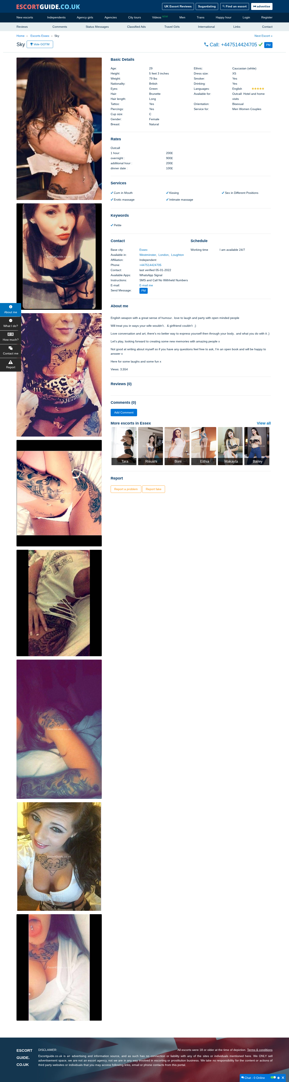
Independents (56, 17)
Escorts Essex (39, 35)
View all (264, 423)
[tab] (191, 59)
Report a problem (126, 489)
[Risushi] (150, 446)
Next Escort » (263, 35)
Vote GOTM (41, 44)
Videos (160, 17)
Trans (200, 17)
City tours (134, 17)
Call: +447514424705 (233, 44)
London (163, 254)
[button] (238, 44)
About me (10, 312)
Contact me (10, 353)
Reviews (22, 26)
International (206, 26)
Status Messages (97, 26)
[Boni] (177, 446)
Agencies (111, 17)
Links (236, 26)
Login (246, 17)
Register (266, 17)
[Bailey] (256, 446)
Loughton (177, 254)
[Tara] (123, 446)
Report (10, 367)
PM (268, 45)
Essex (143, 249)
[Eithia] (203, 446)
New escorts (25, 17)
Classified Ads (136, 26)
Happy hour (223, 17)
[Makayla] (230, 446)
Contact (267, 26)
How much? (11, 339)
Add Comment (123, 412)
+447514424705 (150, 265)
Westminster (147, 254)
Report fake (153, 489)
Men (182, 17)
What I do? (10, 326)
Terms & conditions (259, 1050)
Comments (59, 26)
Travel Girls (172, 26)
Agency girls (85, 17)
